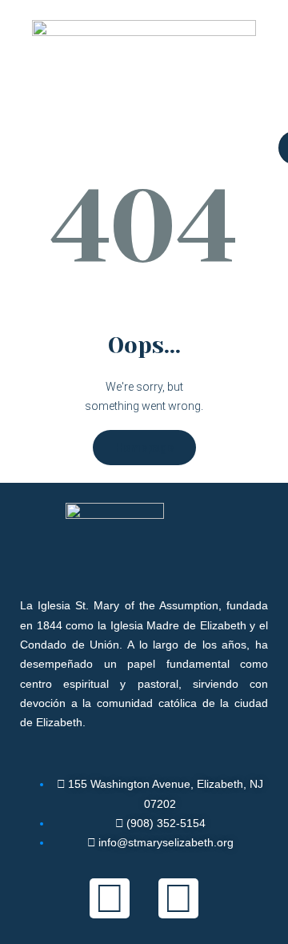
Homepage (144, 447)
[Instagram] (178, 898)
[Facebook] (110, 898)
